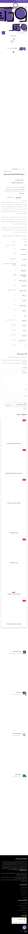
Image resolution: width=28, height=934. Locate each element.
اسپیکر (20, 169)
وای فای (14, 265)
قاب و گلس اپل (24, 894)
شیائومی (22, 865)
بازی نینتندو (25, 912)
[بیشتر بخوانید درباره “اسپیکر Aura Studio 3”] (15, 559)
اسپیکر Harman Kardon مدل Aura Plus (14, 443)
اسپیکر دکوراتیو (16, 187)
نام (26, 389)
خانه (23, 169)
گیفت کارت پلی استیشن (22, 905)
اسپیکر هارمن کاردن (7, 191)
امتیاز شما (24, 368)
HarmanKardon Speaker (16, 189)
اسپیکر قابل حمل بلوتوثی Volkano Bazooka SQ (14, 473)
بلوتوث (12, 263)
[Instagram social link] (16, 2)
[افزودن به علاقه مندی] (12, 440)
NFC (15, 263)
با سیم (14, 258)
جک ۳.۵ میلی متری (7, 263)
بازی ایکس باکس (24, 908)
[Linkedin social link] (11, 2)
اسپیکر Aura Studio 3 (14, 562)
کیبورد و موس (24, 897)
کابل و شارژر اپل (24, 892)
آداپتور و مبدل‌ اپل (23, 890)
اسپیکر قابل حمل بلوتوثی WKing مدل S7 (14, 624)
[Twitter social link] (17, 2)
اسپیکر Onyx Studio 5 (14, 533)
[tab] (18, 197)
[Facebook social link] (19, 2)
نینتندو (13, 865)
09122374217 (19, 876)
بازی (12, 861)
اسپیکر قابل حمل (15, 169)
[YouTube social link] (14, 2)
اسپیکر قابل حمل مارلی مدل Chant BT (14, 503)
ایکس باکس (9, 865)
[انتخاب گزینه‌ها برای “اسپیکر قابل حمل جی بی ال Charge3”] (15, 589)
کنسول (10, 861)
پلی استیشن (17, 865)
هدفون (25, 864)
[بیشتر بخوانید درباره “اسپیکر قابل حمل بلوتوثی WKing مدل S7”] (15, 620)
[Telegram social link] (9, 2)
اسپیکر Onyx (8, 189)
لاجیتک (25, 865)
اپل (3, 864)
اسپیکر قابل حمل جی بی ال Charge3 (14, 594)
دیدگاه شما (24, 372)
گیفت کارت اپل (24, 887)
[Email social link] (14, 193)
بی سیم (11, 258)
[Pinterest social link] (12, 2)
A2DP (15, 275)
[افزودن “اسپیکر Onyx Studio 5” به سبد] (15, 529)
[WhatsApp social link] (9, 193)
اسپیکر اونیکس (21, 191)
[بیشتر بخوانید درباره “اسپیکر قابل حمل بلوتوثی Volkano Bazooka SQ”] (15, 470)
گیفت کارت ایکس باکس (22, 910)
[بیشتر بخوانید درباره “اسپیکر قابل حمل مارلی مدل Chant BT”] (15, 499)
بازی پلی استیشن (24, 903)
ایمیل (25, 396)
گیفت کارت (19, 864)
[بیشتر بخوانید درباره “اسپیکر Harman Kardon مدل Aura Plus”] (15, 440)
